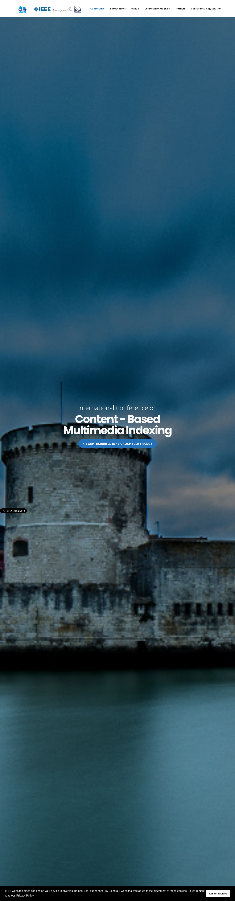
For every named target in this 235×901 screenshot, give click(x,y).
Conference (97, 8)
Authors (180, 8)
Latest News (118, 8)
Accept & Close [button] (218, 893)
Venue (135, 8)
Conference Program (157, 8)
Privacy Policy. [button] (25, 895)
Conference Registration (206, 8)
